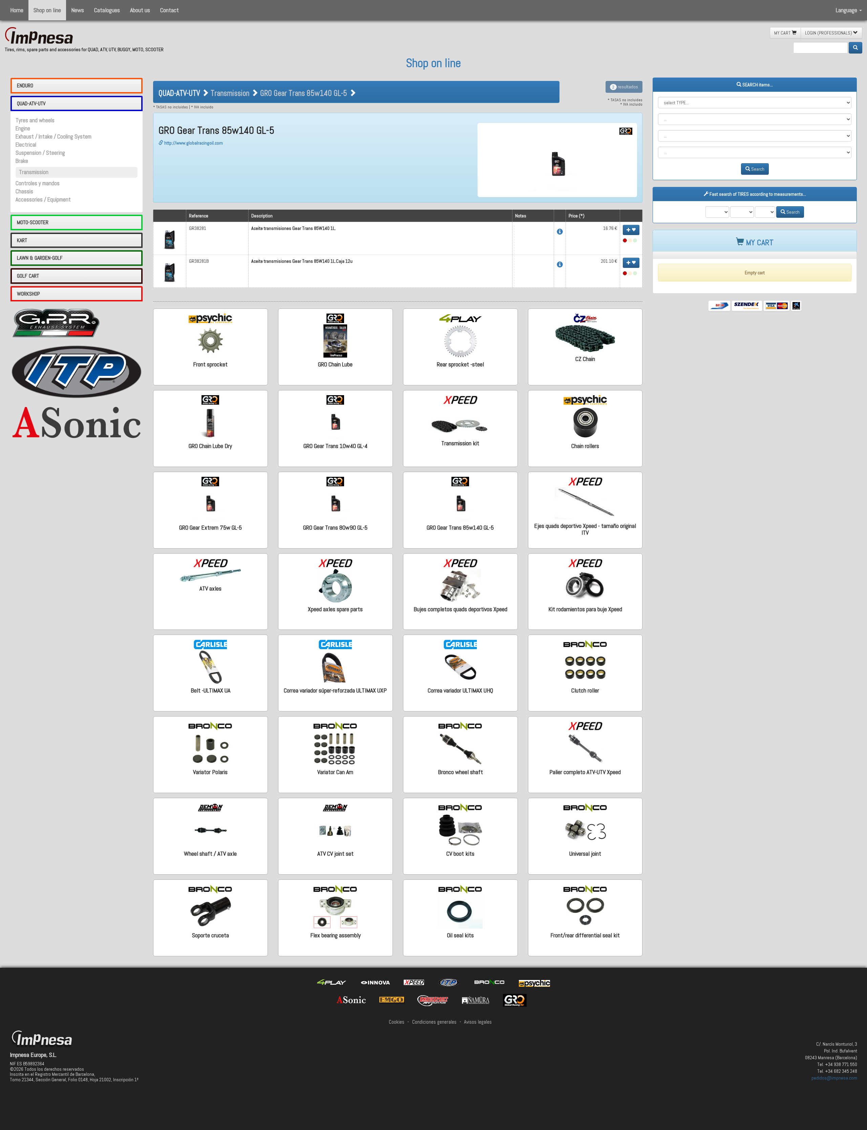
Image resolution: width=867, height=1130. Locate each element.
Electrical (26, 144)
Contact (169, 10)
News (77, 10)
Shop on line (47, 10)
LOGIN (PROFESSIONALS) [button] (829, 33)
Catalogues (107, 10)
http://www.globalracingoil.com (193, 143)
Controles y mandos (38, 183)
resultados (625, 87)
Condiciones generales (434, 1022)
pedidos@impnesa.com (834, 1078)
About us (140, 10)
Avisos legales (478, 1022)
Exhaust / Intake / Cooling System (53, 136)
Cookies (396, 1022)
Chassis (24, 191)
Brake (22, 161)
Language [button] (847, 10)
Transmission (33, 172)
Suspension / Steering (40, 152)
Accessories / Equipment (43, 199)
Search (757, 169)
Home (16, 10)
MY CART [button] (783, 33)
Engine (23, 128)
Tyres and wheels (35, 120)
